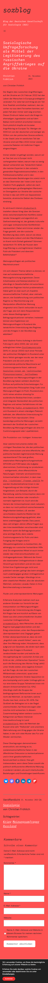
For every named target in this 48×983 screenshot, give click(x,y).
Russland (9, 826)
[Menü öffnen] (4, 31)
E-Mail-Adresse (12, 905)
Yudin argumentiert (26, 407)
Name (7, 893)
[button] (6, 781)
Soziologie (11, 805)
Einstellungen (8, 974)
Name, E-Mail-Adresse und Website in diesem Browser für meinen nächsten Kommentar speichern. (25, 933)
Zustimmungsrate (31, 347)
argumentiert (10, 623)
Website (7, 917)
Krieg (7, 821)
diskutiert (29, 208)
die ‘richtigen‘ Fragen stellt (21, 480)
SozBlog (17, 10)
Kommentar (10, 863)
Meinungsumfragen (26, 821)
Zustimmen (9, 979)
